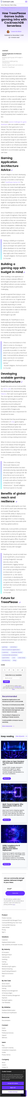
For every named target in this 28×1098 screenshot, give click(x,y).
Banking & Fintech (7, 955)
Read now (7, 778)
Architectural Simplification (9, 1012)
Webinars (4, 1037)
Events (3, 1028)
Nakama (3, 394)
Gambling (4, 959)
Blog (3, 1045)
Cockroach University (7, 1048)
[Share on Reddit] (22, 670)
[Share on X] (5, 670)
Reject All (12, 1087)
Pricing (4, 930)
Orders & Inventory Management (11, 995)
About (3, 1062)
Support (4, 1035)
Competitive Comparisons (9, 1050)
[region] (13, 1083)
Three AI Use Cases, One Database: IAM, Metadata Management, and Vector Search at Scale (13, 710)
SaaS (3, 976)
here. (13, 689)
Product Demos (6, 1055)
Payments (4, 998)
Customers (5, 940)
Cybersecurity (5, 957)
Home (2, 5)
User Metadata (6, 1002)
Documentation (6, 1020)
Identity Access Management (10, 991)
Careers (4, 1065)
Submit (6, 681)
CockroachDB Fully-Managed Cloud (11, 920)
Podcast (4, 1030)
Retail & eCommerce (7, 973)
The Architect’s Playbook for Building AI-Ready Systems (11, 716)
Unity (12, 422)
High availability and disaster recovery (12, 944)
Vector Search (6, 984)
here (14, 904)
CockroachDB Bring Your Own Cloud (12, 923)
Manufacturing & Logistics (9, 966)
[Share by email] (18, 670)
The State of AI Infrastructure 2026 (13, 705)
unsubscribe (17, 687)
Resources (7, 5)
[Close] (24, 1071)
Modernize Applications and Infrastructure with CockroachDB (12, 700)
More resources (7, 726)
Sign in (4, 932)
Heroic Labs (7, 389)
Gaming (4, 962)
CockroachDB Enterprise (8, 925)
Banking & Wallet (6, 986)
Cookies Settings (13, 1091)
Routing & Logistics (7, 1000)
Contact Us (5, 1067)
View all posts (20, 736)
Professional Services (7, 1033)
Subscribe (15, 893)
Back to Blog (13, 5)
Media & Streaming (7, 969)
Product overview (6, 918)
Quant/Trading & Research (9, 971)
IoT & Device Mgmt (7, 993)
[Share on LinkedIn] (13, 670)
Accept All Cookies (13, 1083)
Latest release (5, 927)
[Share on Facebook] (9, 670)
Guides (4, 1052)
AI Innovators (5, 952)
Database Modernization (8, 942)
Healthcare (5, 964)
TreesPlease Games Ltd (12, 182)
